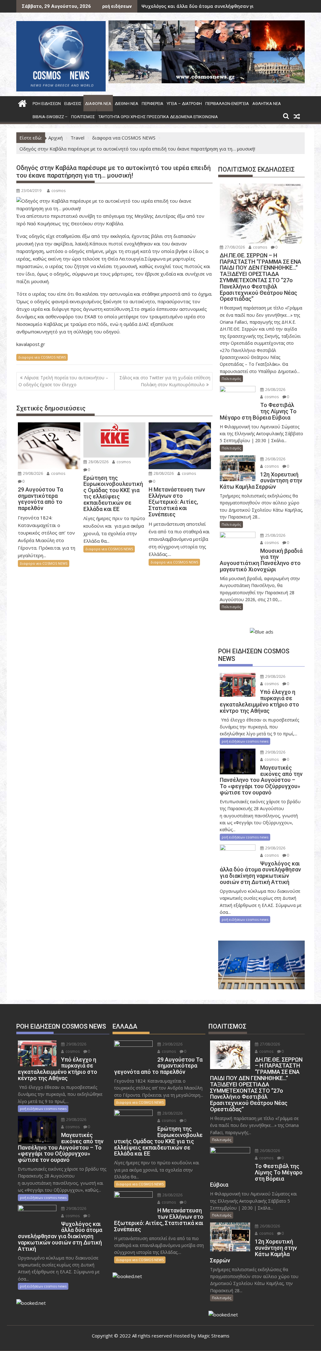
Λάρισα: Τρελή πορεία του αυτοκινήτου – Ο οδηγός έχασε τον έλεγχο (63, 381)
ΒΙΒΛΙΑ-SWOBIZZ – (50, 116)
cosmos (58, 190)
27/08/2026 (234, 247)
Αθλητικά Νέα (266, 103)
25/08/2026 (274, 535)
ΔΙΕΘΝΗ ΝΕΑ (126, 103)
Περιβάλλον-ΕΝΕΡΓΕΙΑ (227, 103)
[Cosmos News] (22, 103)
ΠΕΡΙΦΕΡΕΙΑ (152, 103)
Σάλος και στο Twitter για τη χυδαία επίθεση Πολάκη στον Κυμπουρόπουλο (164, 381)
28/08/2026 (97, 461)
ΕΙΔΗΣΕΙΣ (73, 103)
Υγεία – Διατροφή (184, 103)
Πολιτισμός (83, 116)
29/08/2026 (32, 473)
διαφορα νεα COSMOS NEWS (42, 357)
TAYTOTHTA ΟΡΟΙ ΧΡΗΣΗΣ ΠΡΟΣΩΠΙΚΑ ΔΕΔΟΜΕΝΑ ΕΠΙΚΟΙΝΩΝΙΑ (158, 116)
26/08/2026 (274, 389)
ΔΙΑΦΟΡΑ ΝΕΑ (98, 103)
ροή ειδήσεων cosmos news (245, 741)
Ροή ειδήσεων (47, 103)
